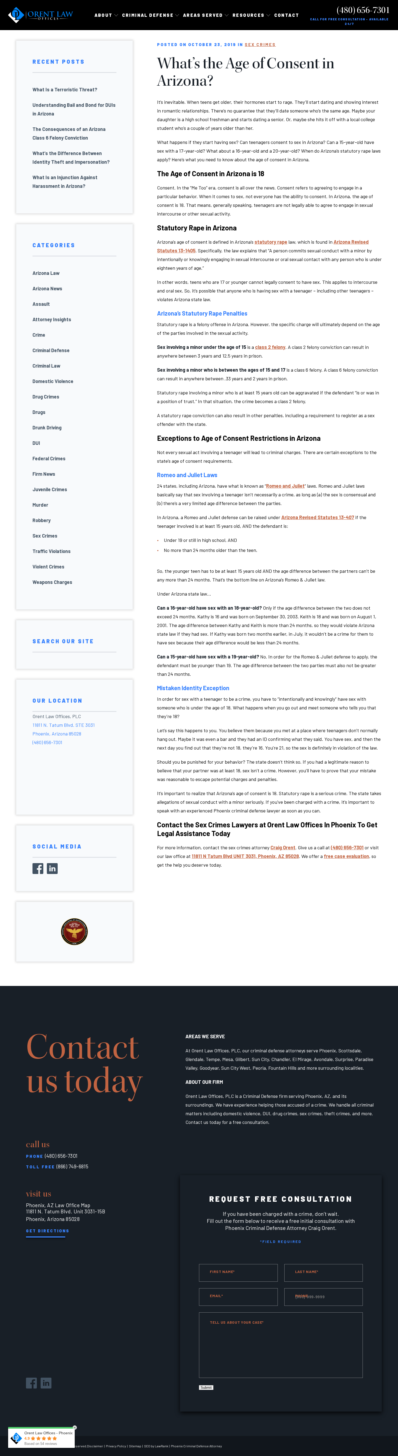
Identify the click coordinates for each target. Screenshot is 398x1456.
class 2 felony (270, 347)
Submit (206, 1388)
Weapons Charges (52, 582)
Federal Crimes (49, 458)
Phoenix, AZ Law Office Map (58, 1205)
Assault (41, 304)
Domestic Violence (52, 381)
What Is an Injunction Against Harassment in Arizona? (64, 181)
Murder (40, 505)
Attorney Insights (51, 319)
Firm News (43, 474)
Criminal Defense (51, 350)
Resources (249, 15)
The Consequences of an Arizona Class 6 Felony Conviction (69, 133)
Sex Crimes (260, 44)
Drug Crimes (45, 397)
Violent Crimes (48, 567)
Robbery (41, 520)
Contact (286, 15)
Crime (38, 335)
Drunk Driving (46, 427)
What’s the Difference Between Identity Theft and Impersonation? (71, 157)
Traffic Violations (51, 551)
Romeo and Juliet (285, 486)
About (103, 15)
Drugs (38, 412)
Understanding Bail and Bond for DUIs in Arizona (74, 109)
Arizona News (47, 288)
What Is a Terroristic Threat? (64, 89)
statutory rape (271, 242)
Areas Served (203, 15)
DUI (36, 443)
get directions (48, 1230)
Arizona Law (46, 273)
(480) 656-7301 (363, 10)
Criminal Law (46, 366)
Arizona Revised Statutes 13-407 (317, 517)
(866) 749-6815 (73, 1166)
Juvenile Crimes (49, 489)
